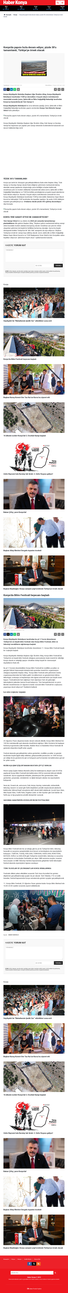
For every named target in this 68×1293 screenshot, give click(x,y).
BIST (21, 6)
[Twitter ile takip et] (34, 1264)
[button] (55, 89)
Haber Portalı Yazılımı (35, 1288)
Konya (15, 14)
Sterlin (62, 6)
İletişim (20, 1259)
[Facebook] (4, 89)
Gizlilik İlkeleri (28, 1259)
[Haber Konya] (15, 2)
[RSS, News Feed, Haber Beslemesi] (38, 1264)
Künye (13, 1259)
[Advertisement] (34, 32)
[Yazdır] (18, 89)
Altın (6, 6)
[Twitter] (8, 89)
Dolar (35, 6)
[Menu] (62, 2)
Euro (49, 6)
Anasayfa (8, 14)
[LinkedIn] (11, 89)
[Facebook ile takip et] (29, 1264)
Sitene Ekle (37, 1259)
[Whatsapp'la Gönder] (14, 89)
